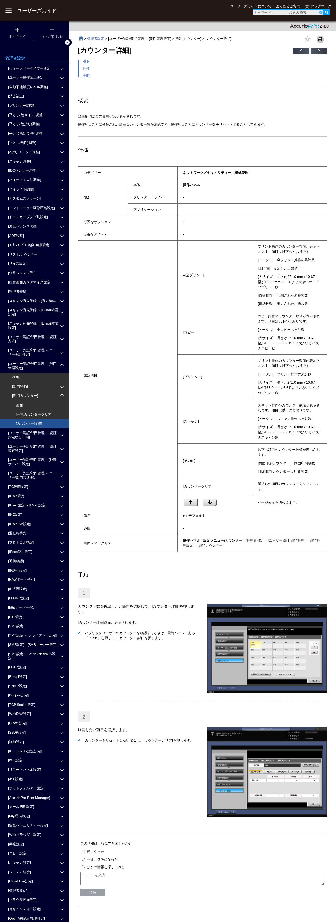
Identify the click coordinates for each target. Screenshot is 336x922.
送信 (92, 892)
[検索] (326, 12)
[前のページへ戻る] (301, 53)
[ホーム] (81, 38)
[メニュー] (8, 10)
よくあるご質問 (288, 6)
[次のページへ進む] (319, 53)
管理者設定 (96, 39)
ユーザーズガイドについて (251, 6)
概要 (86, 62)
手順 (86, 75)
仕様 (86, 69)
